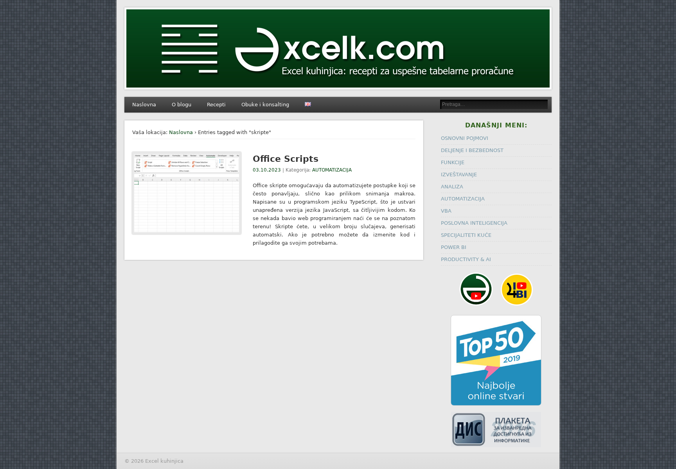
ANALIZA (452, 187)
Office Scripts (285, 159)
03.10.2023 (267, 170)
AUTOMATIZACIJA (332, 170)
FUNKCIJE (452, 162)
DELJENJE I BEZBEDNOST (472, 150)
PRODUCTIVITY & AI (466, 259)
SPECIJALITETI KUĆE (466, 235)
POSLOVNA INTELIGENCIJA (474, 223)
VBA (446, 211)
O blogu (181, 104)
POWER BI (453, 247)
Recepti (216, 104)
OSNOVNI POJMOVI (464, 138)
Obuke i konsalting (265, 104)
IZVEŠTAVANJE (459, 174)
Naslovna (144, 104)
